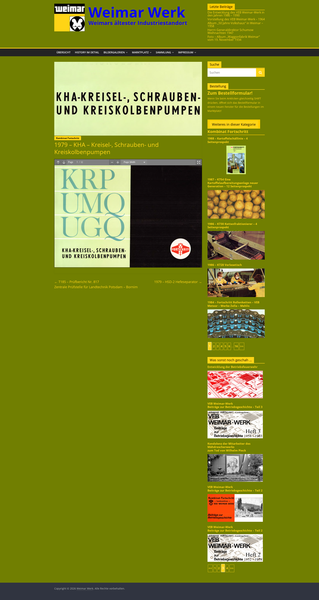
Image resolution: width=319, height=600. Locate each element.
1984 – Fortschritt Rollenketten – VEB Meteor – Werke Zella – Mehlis (233, 304)
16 (236, 346)
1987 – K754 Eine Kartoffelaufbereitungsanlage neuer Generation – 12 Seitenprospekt (232, 182)
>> (241, 346)
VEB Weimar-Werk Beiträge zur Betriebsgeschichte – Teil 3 (235, 405)
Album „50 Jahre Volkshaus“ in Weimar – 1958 (235, 24)
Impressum (185, 52)
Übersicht (63, 52)
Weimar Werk (136, 12)
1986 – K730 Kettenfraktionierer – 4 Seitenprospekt (232, 225)
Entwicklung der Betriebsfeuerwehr (232, 367)
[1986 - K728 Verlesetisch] (236, 268)
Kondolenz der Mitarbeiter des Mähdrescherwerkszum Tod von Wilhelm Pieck (228, 447)
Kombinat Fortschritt (67, 138)
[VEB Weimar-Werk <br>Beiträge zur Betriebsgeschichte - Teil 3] (235, 410)
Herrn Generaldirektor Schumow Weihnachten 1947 (230, 31)
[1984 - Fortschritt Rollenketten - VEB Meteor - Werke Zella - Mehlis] (236, 309)
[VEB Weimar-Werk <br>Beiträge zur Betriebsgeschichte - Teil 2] (235, 494)
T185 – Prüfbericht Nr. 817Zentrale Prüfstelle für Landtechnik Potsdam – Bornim (96, 284)
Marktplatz (140, 52)
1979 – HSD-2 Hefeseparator (178, 282)
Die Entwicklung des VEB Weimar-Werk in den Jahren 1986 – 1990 (235, 13)
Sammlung (163, 52)
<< (210, 568)
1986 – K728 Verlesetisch (224, 265)
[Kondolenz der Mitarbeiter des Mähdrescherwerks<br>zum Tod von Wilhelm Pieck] (235, 454)
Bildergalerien (114, 52)
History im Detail (87, 52)
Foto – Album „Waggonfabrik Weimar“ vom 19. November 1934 (233, 38)
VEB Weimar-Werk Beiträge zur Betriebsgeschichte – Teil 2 (235, 488)
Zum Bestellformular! (230, 93)
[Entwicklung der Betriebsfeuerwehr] (235, 370)
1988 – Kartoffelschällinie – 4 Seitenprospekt (227, 140)
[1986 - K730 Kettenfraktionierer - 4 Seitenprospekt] (236, 231)
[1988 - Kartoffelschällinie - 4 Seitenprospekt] (236, 145)
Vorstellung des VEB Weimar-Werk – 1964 (236, 19)
